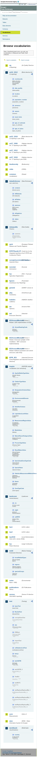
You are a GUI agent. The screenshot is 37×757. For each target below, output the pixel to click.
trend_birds (18, 117)
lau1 (11, 527)
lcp (10, 544)
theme (17, 481)
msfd (11, 551)
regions (17, 564)
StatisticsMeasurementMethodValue (18, 473)
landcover (13, 496)
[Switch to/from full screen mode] (25, 4)
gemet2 (12, 288)
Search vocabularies (11, 60)
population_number (18, 99)
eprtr (11, 244)
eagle (16, 510)
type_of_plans (18, 128)
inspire (12, 366)
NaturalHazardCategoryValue (18, 436)
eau (16, 625)
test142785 (18, 661)
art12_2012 (13, 72)
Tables (4, 22)
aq (10, 65)
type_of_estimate (18, 123)
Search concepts (25, 60)
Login (22, 4)
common (12, 174)
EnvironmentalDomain (18, 398)
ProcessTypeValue (18, 443)
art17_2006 (13, 143)
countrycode (18, 79)
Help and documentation (9, 15)
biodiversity (13, 164)
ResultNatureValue (18, 450)
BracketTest (18, 612)
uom (11, 714)
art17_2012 (13, 150)
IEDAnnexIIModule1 (15, 320)
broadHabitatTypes (18, 557)
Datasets (5, 19)
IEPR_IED (13, 357)
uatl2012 (17, 517)
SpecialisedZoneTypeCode (18, 461)
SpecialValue (18, 467)
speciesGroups (18, 571)
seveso (12, 594)
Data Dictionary (16, 12)
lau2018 (12, 537)
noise (11, 580)
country (17, 734)
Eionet (10, 12)
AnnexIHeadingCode (18, 327)
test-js (16, 653)
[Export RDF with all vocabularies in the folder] (32, 74)
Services (5, 35)
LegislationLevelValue (18, 413)
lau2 (11, 532)
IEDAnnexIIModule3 (15, 338)
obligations (18, 213)
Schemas (5, 29)
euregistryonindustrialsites (15, 260)
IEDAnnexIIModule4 (15, 349)
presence (17, 105)
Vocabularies (6, 32)
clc (16, 503)
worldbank (13, 728)
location (17, 94)
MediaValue (18, 430)
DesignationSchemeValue (18, 390)
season (17, 111)
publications (14, 587)
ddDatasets (18, 193)
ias (10, 306)
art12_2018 (13, 136)
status (16, 219)
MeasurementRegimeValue (18, 420)
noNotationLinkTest (18, 648)
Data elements (7, 25)
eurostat (12, 267)
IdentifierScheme (18, 406)
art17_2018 (13, 157)
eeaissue (17, 205)
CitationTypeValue (18, 381)
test (10, 601)
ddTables (17, 199)
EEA (10, 2)
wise (11, 721)
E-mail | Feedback (8, 751)
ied (10, 313)
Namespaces (6, 39)
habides (12, 300)
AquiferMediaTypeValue (18, 373)
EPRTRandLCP (15, 251)
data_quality (18, 88)
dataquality (13, 227)
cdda (11, 169)
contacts (17, 188)
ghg (10, 293)
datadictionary (14, 181)
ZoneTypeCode (18, 488)
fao (10, 274)
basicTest (18, 606)
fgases (11, 281)
